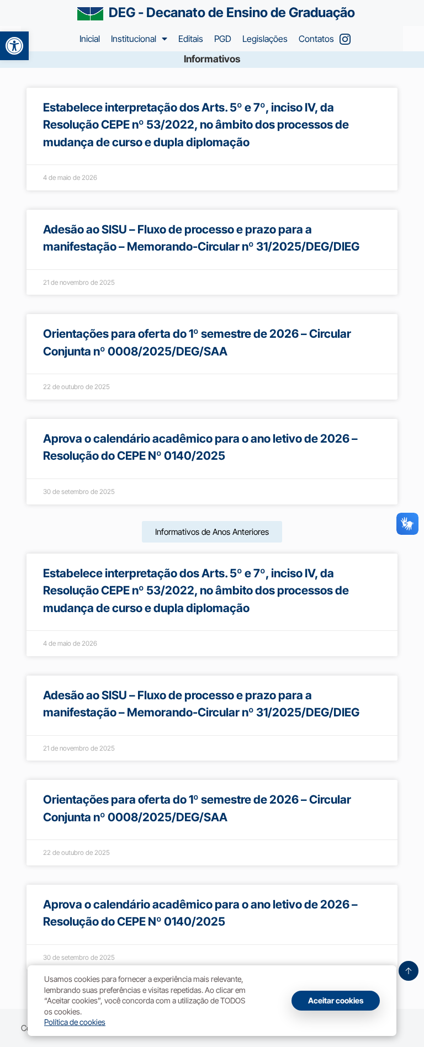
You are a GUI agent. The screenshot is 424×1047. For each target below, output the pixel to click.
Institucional (133, 38)
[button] (14, 45)
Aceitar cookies (335, 1000)
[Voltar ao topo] (408, 971)
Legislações (265, 38)
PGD (222, 38)
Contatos (316, 38)
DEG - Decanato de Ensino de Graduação (232, 12)
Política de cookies (74, 1022)
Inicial (90, 38)
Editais (190, 38)
